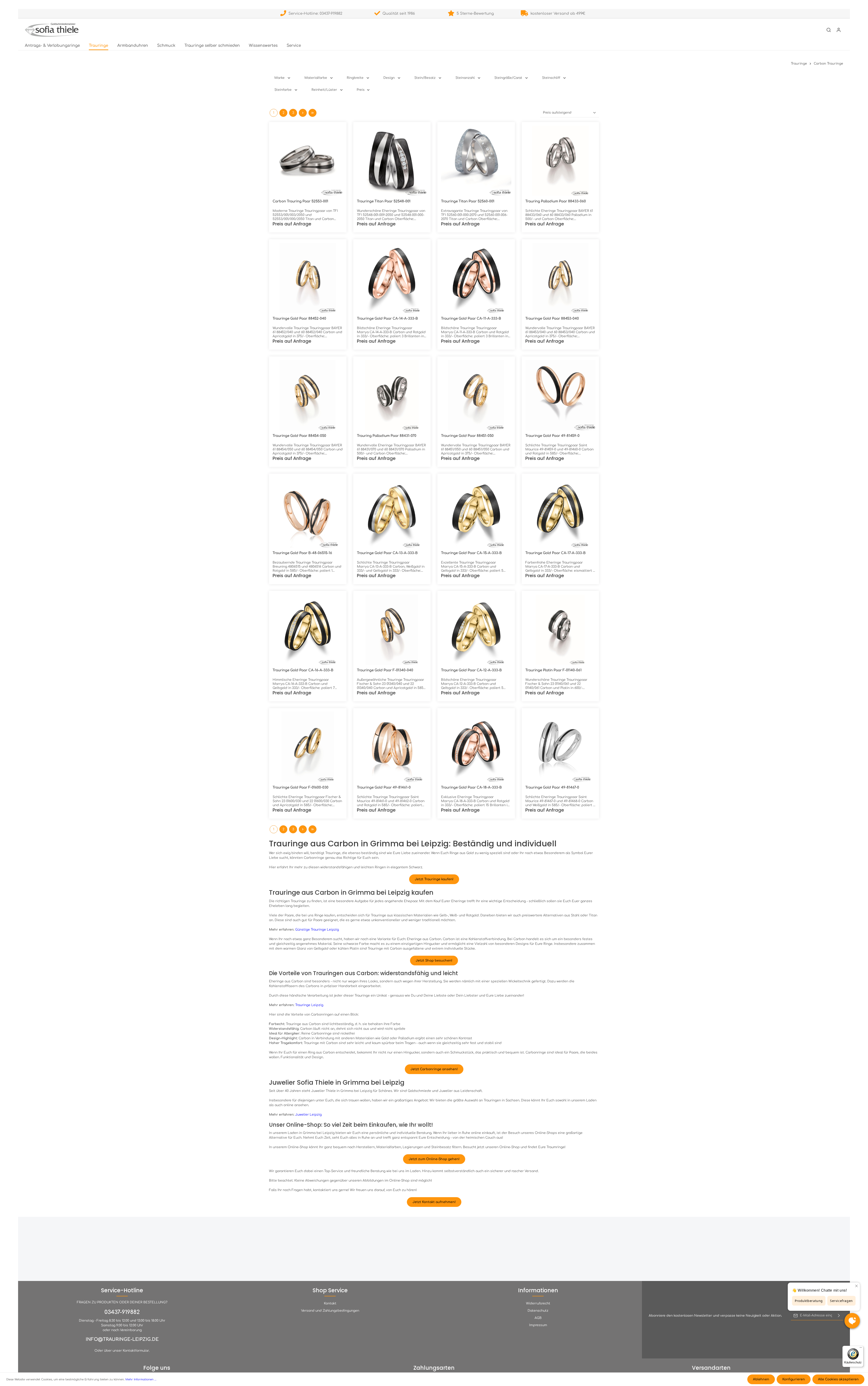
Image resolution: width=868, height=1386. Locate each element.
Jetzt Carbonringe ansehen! (434, 1069)
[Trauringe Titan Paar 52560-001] (476, 161)
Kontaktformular (136, 1350)
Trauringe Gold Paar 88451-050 (467, 436)
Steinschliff (551, 78)
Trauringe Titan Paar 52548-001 (383, 201)
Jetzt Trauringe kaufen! (434, 879)
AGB (538, 1318)
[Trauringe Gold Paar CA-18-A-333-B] (476, 747)
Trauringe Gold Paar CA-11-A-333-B (471, 319)
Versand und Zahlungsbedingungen (330, 1310)
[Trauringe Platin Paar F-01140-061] (560, 630)
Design (389, 78)
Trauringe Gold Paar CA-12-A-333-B (471, 670)
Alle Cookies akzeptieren (838, 1379)
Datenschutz (538, 1310)
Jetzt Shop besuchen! (434, 960)
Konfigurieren (793, 1379)
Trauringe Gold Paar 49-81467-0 (552, 787)
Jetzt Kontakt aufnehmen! (434, 1202)
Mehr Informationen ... (140, 1379)
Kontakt (330, 1303)
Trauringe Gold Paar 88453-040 (552, 319)
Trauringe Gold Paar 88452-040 (299, 319)
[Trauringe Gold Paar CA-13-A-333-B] (392, 512)
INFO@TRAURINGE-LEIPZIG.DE (122, 1339)
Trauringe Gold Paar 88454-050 (299, 436)
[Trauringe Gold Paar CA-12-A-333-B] (476, 630)
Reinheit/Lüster (324, 89)
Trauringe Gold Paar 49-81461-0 (384, 787)
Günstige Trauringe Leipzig (317, 929)
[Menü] (860, 1348)
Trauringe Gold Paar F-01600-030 (300, 787)
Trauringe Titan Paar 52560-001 (467, 201)
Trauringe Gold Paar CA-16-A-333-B (303, 670)
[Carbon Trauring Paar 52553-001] (308, 161)
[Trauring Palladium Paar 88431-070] (392, 395)
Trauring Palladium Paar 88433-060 (555, 201)
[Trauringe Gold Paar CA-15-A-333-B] (476, 512)
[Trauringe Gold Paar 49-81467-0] (560, 747)
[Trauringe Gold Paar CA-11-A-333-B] (476, 278)
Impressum (538, 1325)
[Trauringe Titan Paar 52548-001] (392, 161)
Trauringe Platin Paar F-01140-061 (553, 670)
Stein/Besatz (425, 78)
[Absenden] (839, 1315)
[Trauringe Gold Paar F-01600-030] (308, 747)
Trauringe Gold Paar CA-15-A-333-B (471, 553)
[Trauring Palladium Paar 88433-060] (560, 161)
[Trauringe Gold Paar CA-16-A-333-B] (308, 630)
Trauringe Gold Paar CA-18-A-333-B (471, 787)
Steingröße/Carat (508, 78)
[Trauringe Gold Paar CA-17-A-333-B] (560, 512)
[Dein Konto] (838, 29)
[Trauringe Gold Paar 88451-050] (476, 395)
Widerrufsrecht (538, 1303)
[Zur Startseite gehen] (51, 30)
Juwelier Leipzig (308, 1114)
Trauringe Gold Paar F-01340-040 (385, 670)
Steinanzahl (465, 78)
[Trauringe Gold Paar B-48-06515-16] (308, 512)
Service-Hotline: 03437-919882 (314, 14)
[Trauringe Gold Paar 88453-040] (560, 278)
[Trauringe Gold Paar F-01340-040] (392, 630)
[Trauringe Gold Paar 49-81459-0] (560, 395)
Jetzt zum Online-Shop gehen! (434, 1159)
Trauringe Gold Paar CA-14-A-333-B (387, 319)
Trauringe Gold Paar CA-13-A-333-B (387, 553)
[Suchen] (828, 29)
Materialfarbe (315, 78)
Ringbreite (355, 78)
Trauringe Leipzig (309, 1005)
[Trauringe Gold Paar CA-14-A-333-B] (392, 278)
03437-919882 (122, 1312)
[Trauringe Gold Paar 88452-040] (308, 278)
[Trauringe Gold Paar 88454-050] (308, 395)
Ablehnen (761, 1379)
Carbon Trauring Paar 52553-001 (300, 201)
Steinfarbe (283, 89)
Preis (361, 89)
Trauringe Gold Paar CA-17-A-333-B (555, 553)
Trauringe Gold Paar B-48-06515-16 (302, 553)
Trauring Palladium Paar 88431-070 (386, 436)
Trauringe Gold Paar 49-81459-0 (552, 436)
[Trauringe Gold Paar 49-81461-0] (392, 747)
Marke (279, 78)
